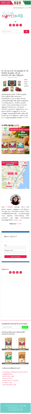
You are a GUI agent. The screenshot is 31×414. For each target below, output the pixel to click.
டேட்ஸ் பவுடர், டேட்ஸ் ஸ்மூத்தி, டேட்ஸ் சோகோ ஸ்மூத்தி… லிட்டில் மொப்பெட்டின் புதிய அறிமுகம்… (15, 73)
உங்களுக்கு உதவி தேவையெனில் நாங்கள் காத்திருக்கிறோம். (15, 373)
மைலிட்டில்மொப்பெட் (12, 406)
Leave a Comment (12, 77)
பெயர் (5, 245)
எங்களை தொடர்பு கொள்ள (10, 380)
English (26, 8)
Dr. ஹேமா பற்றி (7, 383)
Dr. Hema (18, 224)
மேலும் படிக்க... (18, 220)
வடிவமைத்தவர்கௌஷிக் (15, 410)
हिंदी (30, 8)
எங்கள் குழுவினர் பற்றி (9, 385)
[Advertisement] (15, 52)
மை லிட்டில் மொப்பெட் (15, 15)
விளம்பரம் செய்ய (7, 378)
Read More (26, 118)
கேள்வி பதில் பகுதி (8, 376)
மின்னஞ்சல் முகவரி (8, 250)
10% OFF (25, 327)
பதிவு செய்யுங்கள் (15, 257)
